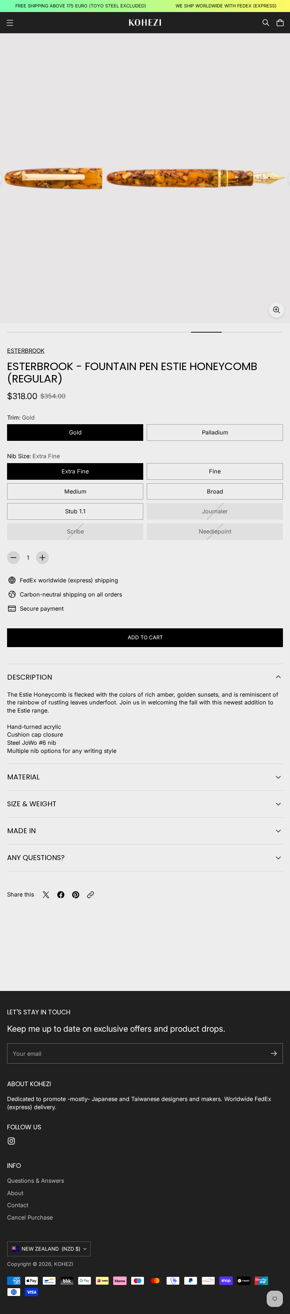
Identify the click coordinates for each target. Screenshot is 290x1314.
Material (23, 777)
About (15, 1193)
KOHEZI (63, 1264)
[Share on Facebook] (60, 894)
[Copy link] (90, 894)
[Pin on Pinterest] (75, 894)
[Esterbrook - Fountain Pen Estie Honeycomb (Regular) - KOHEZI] (145, 178)
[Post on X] (46, 894)
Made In (21, 831)
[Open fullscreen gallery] (276, 310)
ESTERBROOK (26, 350)
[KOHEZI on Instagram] (11, 1141)
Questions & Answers (35, 1180)
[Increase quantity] (42, 557)
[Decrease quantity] (13, 557)
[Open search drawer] (266, 23)
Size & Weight (31, 804)
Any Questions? (36, 858)
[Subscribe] (274, 1053)
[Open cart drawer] (280, 23)
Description (29, 677)
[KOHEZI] (145, 22)
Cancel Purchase (30, 1217)
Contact (17, 1205)
